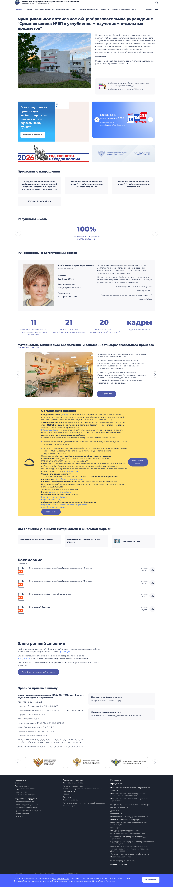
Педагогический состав (25, 789)
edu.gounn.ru (24, 658)
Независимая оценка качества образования (130, 788)
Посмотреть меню (138, 462)
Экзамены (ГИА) (117, 791)
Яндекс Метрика (61, 879)
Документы (115, 811)
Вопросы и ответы (118, 865)
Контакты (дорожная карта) (124, 9)
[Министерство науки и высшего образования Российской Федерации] (86, 762)
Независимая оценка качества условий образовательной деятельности (127, 795)
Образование (116, 814)
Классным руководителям (26, 805)
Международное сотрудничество (124, 831)
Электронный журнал (24, 802)
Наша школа (20, 780)
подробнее (50, 512)
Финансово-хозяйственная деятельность (128, 834)
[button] (156, 2)
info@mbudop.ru (72, 471)
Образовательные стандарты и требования (129, 817)
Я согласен (151, 880)
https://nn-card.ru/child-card (54, 497)
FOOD (65, 414)
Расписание (115, 780)
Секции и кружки (70, 806)
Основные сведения (119, 808)
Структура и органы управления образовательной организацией (132, 843)
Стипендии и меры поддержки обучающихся (130, 854)
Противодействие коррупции (28, 811)
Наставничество (22, 814)
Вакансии (19, 817)
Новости (105, 9)
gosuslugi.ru (65, 651)
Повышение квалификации (27, 808)
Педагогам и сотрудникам (26, 799)
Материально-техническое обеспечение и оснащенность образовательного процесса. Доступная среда (129, 849)
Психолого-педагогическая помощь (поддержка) (84, 803)
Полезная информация (88, 9)
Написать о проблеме (32, 135)
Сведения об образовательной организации (55, 9)
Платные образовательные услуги (125, 820)
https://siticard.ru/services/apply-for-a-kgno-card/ (64, 505)
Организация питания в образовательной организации (128, 824)
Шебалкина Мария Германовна (76, 265)
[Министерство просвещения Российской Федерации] (44, 762)
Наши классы (21, 792)
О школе (28, 9)
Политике (110, 881)
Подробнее (106, 394)
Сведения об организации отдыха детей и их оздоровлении (82, 790)
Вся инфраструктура (28, 347)
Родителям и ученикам (73, 780)
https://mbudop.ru (49, 430)
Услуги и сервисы (70, 800)
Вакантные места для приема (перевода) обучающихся (128, 838)
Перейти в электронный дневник (38, 672)
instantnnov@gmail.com (59, 492)
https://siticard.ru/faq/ (51, 499)
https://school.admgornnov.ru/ (69, 479)
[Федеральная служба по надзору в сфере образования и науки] (128, 762)
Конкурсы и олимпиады (73, 783)
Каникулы (67, 797)
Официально (116, 784)
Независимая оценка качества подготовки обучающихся (129, 800)
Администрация (22, 786)
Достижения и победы (25, 795)
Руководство (116, 828)
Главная (18, 9)
